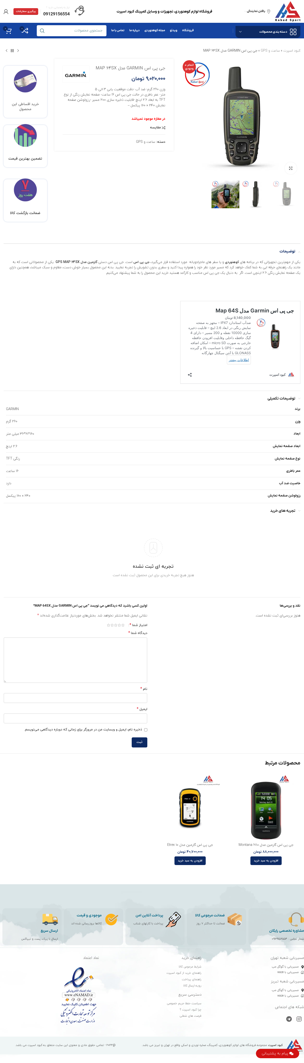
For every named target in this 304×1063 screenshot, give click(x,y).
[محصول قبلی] (18, 51)
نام (143, 689)
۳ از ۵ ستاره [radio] (116, 625)
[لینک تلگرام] (289, 1019)
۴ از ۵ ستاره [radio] (112, 625)
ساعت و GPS (270, 50)
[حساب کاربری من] (6, 11)
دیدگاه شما (137, 633)
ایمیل (142, 709)
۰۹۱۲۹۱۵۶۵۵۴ (279, 939)
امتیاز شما (138, 625)
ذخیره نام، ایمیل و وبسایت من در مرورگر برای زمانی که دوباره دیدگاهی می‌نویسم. (83, 729)
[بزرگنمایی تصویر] (291, 168)
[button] (266, 860)
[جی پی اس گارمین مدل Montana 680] (266, 806)
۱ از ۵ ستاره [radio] (123, 625)
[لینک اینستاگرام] (299, 1019)
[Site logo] (287, 11)
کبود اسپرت (291, 50)
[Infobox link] (63, 11)
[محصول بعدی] (6, 51)
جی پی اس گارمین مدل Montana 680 (266, 845)
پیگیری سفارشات (26, 11)
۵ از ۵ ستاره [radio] (108, 625)
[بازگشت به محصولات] (12, 51)
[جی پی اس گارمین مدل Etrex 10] (190, 806)
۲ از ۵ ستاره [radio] (119, 625)
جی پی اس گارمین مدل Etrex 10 (190, 845)
